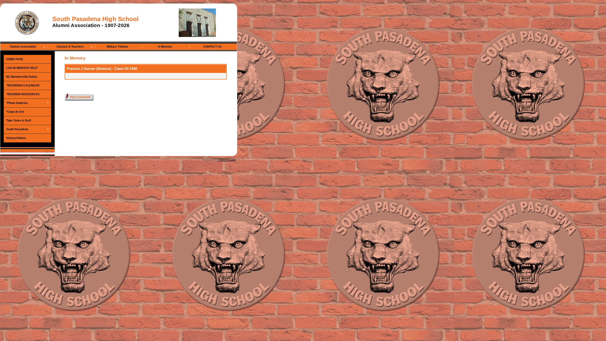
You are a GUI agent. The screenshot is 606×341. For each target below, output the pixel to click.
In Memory (165, 46)
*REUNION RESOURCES (23, 94)
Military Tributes (117, 46)
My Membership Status (21, 76)
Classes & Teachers (66, 47)
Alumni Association (18, 47)
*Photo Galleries (16, 103)
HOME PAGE (14, 59)
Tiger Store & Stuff (18, 120)
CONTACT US (212, 46)
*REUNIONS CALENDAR (23, 85)
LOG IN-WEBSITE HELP (22, 68)
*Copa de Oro (15, 111)
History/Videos (16, 138)
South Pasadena (16, 129)
